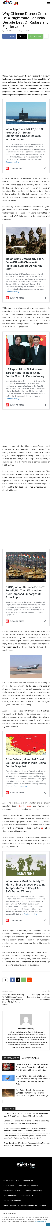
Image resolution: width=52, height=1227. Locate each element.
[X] (18, 980)
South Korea (25, 806)
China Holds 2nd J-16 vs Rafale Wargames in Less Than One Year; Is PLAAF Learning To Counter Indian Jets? (27, 1144)
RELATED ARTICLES (11, 1058)
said (43, 828)
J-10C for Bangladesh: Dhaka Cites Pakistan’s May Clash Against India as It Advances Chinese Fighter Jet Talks (25, 1129)
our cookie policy (40, 1221)
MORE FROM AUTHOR (30, 1058)
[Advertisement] (26, 57)
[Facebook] (12, 980)
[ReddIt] (29, 980)
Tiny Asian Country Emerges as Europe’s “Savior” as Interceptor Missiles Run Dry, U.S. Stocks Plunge (32, 1093)
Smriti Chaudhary (11, 31)
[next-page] (7, 1101)
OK (48, 1224)
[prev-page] (3, 1101)
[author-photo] (26, 1025)
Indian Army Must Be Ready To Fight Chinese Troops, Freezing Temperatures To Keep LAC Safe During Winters (13, 999)
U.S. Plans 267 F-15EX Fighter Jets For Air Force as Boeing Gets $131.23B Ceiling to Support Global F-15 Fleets (26, 1114)
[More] (45, 36)
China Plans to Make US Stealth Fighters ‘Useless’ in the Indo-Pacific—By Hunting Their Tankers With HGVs (25, 1137)
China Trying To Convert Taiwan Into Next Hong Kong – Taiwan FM (38, 997)
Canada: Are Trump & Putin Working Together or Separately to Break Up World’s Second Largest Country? (32, 1067)
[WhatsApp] (23, 980)
